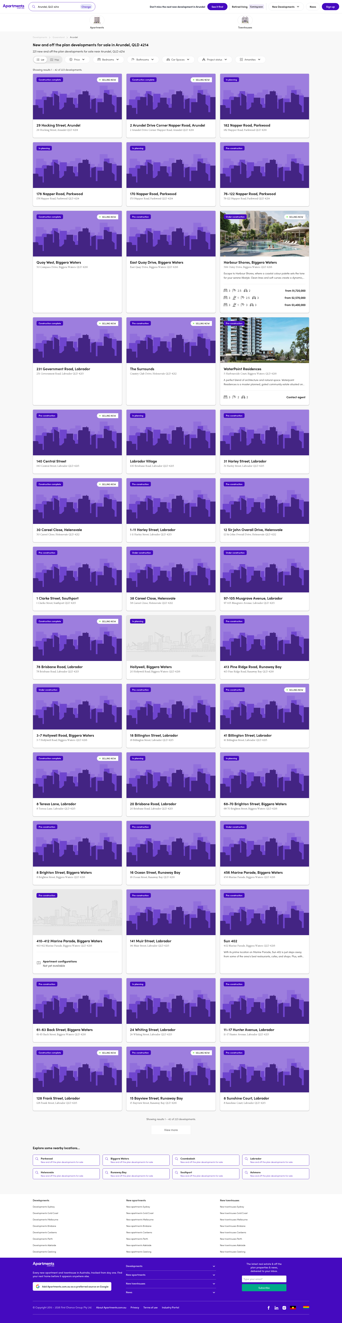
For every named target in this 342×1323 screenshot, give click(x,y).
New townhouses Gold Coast (234, 1213)
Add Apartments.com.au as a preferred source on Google (75, 1286)
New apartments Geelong (138, 1251)
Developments (40, 37)
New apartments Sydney (138, 1206)
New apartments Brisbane (138, 1226)
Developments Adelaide (44, 1245)
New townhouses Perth (231, 1238)
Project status (214, 59)
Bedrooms (108, 59)
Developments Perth (43, 1238)
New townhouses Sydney (232, 1206)
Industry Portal (170, 1307)
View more (171, 1130)
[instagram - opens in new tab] (284, 1308)
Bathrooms (142, 59)
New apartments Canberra (139, 1232)
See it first (217, 6)
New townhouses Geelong (232, 1251)
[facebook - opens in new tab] (268, 1308)
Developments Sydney (44, 1206)
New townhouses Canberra (233, 1232)
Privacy (135, 1307)
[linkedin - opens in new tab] (276, 1308)
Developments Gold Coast (45, 1213)
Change (86, 6)
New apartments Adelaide (138, 1245)
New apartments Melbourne (140, 1219)
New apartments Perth (137, 1238)
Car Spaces (178, 59)
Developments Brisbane (44, 1226)
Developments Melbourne (45, 1219)
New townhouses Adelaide (232, 1245)
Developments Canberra (45, 1232)
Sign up (330, 6)
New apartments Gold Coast (140, 1213)
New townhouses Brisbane (232, 1226)
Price (77, 59)
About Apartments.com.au (111, 1307)
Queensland (58, 37)
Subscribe (264, 1287)
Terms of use (150, 1307)
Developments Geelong (44, 1251)
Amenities (250, 59)
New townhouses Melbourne (234, 1219)
